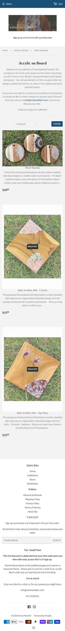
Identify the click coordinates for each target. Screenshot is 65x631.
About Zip (32, 511)
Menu (9, 4)
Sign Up (57, 540)
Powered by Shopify (43, 616)
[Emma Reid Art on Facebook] (29, 607)
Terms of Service (33, 507)
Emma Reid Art (24, 616)
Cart (60, 4)
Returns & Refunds (32, 495)
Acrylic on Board (21, 50)
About (32, 479)
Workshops (32, 483)
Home (5, 50)
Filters (57, 124)
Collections (32, 475)
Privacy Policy (32, 503)
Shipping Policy (32, 499)
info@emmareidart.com (36, 100)
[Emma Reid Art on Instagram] (34, 607)
